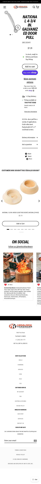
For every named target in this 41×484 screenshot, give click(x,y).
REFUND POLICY (20, 406)
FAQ (20, 396)
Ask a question (27, 144)
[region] (28, 88)
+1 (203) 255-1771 (20, 340)
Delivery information (28, 137)
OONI (20, 374)
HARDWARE (20, 364)
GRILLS (20, 360)
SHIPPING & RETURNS (20, 401)
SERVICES (20, 369)
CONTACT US (20, 423)
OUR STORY (20, 414)
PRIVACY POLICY (20, 454)
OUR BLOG (20, 418)
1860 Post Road (20, 332)
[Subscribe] (35, 440)
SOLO (20, 379)
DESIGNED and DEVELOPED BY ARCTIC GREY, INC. (20, 463)
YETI (20, 383)
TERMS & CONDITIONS (20, 450)
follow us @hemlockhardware (20, 246)
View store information (30, 111)
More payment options (30, 80)
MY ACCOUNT (20, 391)
